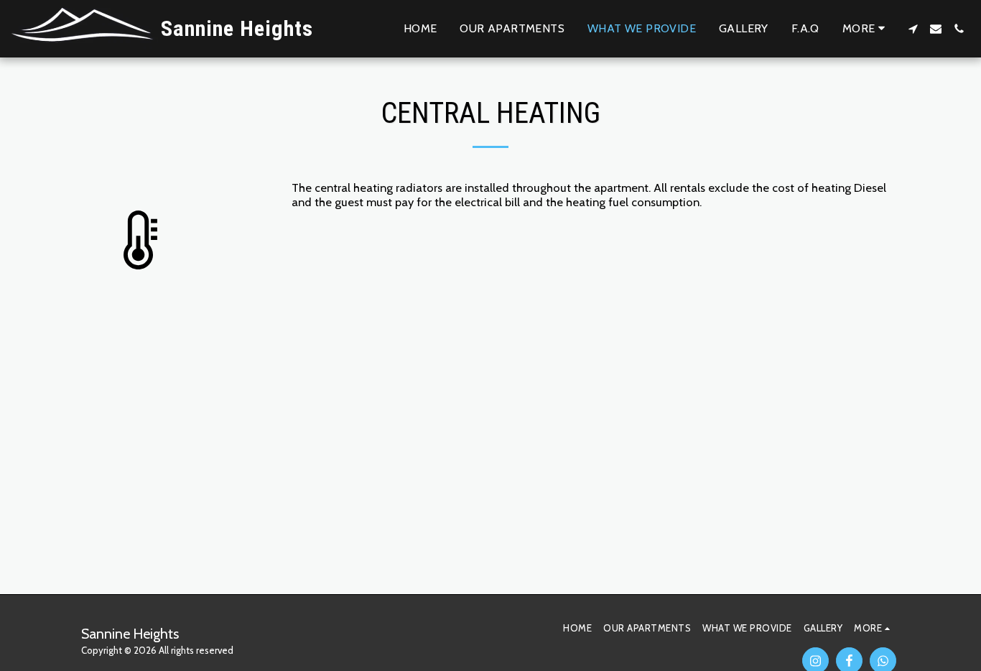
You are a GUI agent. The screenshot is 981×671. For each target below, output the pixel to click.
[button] (913, 28)
